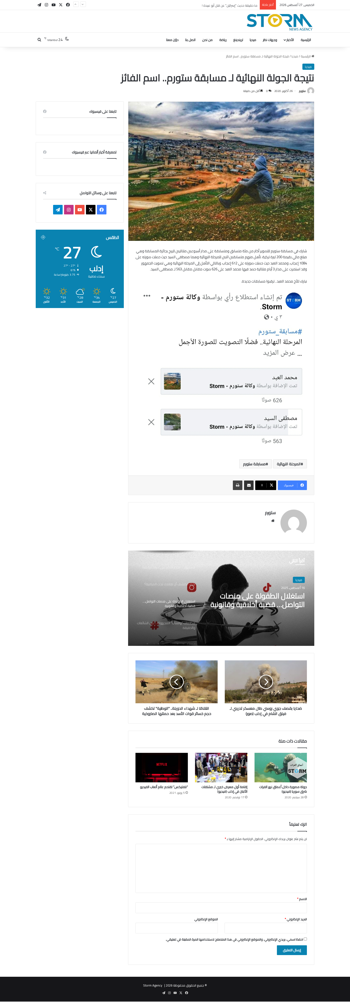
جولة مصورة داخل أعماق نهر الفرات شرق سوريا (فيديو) (283, 789)
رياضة (223, 40)
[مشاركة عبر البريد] (249, 485)
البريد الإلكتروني (296, 919)
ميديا (253, 40)
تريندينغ (238, 40)
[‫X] (90, 209)
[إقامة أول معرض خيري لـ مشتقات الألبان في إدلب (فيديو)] (221, 767)
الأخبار (290, 40)
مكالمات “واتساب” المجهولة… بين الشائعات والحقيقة (255, 600)
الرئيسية (306, 40)
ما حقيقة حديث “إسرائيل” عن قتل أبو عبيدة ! (229, 5)
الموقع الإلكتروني (206, 919)
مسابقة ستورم (254, 463)
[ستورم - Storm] (279, 22)
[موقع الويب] (273, 521)
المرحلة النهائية (289, 463)
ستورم (302, 91)
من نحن (207, 40)
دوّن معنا (172, 40)
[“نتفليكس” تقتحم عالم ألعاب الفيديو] (161, 767)
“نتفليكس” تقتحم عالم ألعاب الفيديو (164, 787)
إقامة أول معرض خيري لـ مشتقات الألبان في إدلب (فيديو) (224, 789)
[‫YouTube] (80, 209)
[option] (221, 598)
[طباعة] (237, 485)
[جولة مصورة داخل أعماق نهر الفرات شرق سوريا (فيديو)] (281, 767)
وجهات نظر (270, 40)
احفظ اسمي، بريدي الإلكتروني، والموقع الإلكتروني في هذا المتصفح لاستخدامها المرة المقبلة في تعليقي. (234, 939)
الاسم (302, 899)
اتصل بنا (190, 40)
